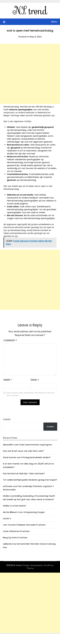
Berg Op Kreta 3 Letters (15, 537)
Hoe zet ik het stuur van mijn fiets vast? (23, 450)
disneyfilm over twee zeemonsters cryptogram (27, 444)
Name (7, 379)
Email (35, 379)
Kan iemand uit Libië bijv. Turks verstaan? (24, 473)
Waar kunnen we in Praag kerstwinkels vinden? (27, 457)
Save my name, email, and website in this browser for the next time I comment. (30, 394)
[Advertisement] (30, 74)
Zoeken (6, 419)
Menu (54, 21)
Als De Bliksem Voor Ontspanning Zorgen (24, 512)
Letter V (7, 518)
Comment (10, 340)
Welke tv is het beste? (14, 505)
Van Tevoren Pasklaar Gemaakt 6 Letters (24, 524)
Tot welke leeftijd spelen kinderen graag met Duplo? (30, 479)
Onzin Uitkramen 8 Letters (16, 531)
